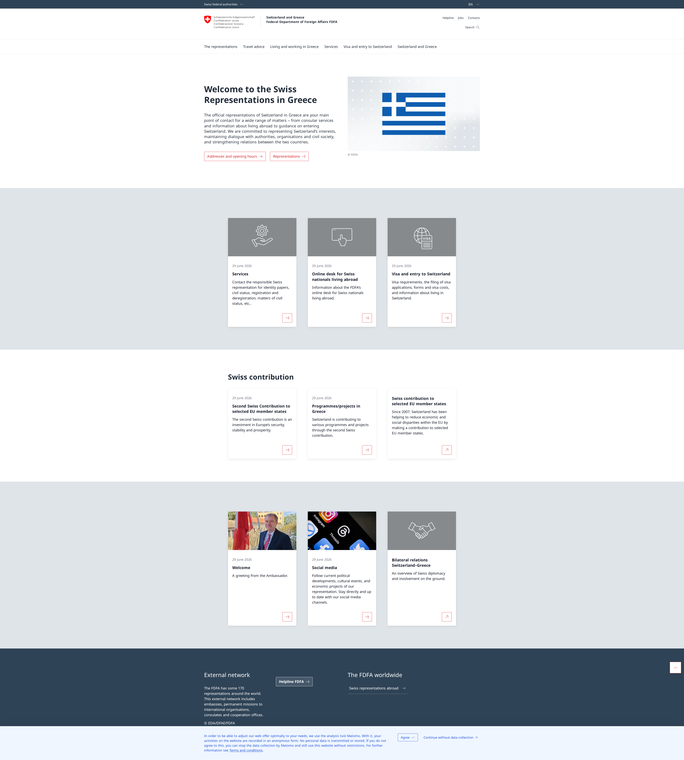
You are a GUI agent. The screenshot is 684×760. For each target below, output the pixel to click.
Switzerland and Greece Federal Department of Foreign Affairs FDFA (301, 19)
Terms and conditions (246, 750)
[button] (220, 46)
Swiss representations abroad (373, 688)
